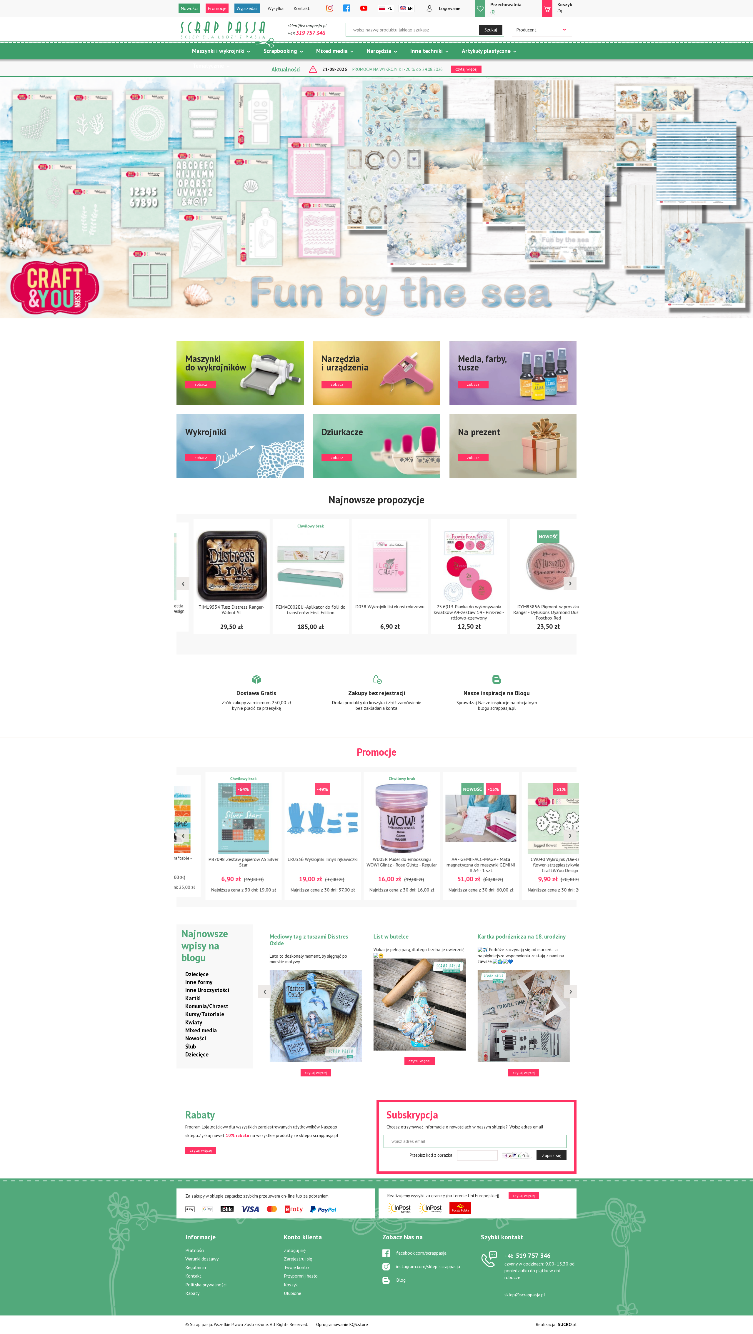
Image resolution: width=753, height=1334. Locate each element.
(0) (564, 7)
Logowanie (449, 8)
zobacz (240, 373)
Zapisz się (551, 1155)
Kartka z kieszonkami (311, 936)
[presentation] (182, 583)
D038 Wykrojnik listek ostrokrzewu (297, 607)
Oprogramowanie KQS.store (342, 1324)
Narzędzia (379, 50)
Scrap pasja (223, 30)
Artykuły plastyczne (486, 50)
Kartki (193, 998)
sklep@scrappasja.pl (307, 26)
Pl (389, 8)
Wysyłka (276, 8)
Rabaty (192, 1293)
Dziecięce (197, 974)
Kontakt (302, 8)
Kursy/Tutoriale (204, 1014)
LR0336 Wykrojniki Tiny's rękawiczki (218, 859)
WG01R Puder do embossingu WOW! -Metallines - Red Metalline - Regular (535, 864)
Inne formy (198, 982)
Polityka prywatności (205, 1285)
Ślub (190, 1046)
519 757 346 (527, 1255)
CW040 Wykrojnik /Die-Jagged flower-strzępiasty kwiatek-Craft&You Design (456, 864)
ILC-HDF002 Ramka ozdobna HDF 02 (535, 609)
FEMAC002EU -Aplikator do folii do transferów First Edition (218, 609)
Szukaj (490, 30)
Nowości (189, 8)
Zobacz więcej (256, 698)
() (506, 8)
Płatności (194, 1250)
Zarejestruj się (298, 1259)
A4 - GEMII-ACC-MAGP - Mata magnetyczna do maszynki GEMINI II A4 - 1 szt (376, 864)
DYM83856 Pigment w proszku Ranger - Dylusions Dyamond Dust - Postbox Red (456, 612)
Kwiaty (193, 1022)
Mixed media (332, 50)
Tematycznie (208, 65)
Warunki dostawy (202, 1259)
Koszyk (291, 1285)
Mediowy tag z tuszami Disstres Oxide (531, 940)
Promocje (217, 8)
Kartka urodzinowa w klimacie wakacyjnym (426, 940)
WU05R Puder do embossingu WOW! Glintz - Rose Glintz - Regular (297, 862)
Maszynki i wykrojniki (218, 50)
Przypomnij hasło (301, 1276)
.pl (567, 1324)
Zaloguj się (295, 1250)
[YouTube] (363, 8)
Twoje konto (296, 1267)
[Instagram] (329, 8)
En (410, 8)
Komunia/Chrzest (206, 1006)
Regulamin (195, 1267)
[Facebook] (346, 8)
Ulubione (292, 1293)
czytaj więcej (201, 1150)
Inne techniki (426, 50)
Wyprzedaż (247, 8)
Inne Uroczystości (207, 990)
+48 (306, 33)
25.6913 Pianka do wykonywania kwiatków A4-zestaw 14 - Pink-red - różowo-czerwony (376, 612)
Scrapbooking (280, 50)
